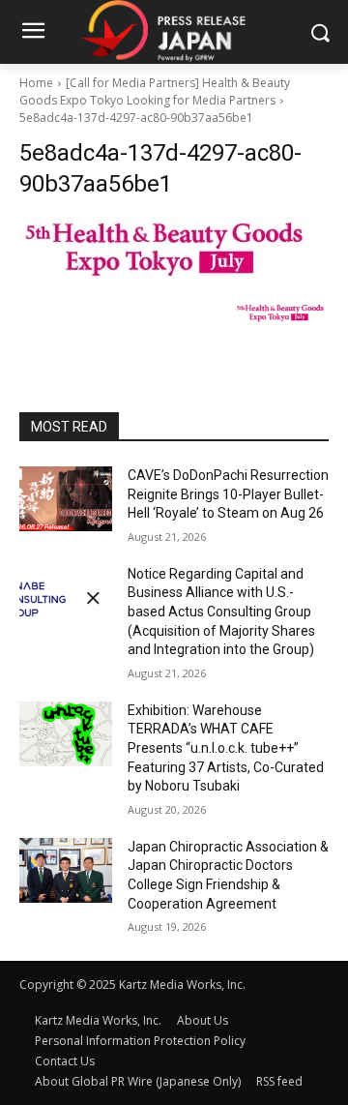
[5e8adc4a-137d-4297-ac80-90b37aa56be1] (174, 249)
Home (36, 83)
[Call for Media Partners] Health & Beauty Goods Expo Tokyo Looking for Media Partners (154, 91)
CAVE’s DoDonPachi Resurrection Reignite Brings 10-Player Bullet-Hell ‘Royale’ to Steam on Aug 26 (228, 494)
